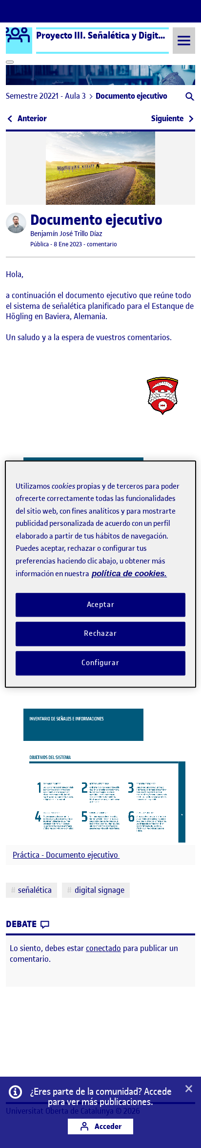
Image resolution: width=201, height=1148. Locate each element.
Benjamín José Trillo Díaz (66, 233)
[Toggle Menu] (184, 40)
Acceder (107, 1126)
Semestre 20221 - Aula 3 (46, 95)
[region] (100, 574)
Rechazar (100, 634)
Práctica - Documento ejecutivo (66, 855)
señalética (35, 890)
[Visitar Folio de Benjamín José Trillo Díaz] (16, 223)
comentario (102, 244)
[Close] (10, 62)
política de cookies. (129, 573)
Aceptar (101, 604)
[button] (189, 97)
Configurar (100, 663)
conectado (103, 948)
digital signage (99, 890)
